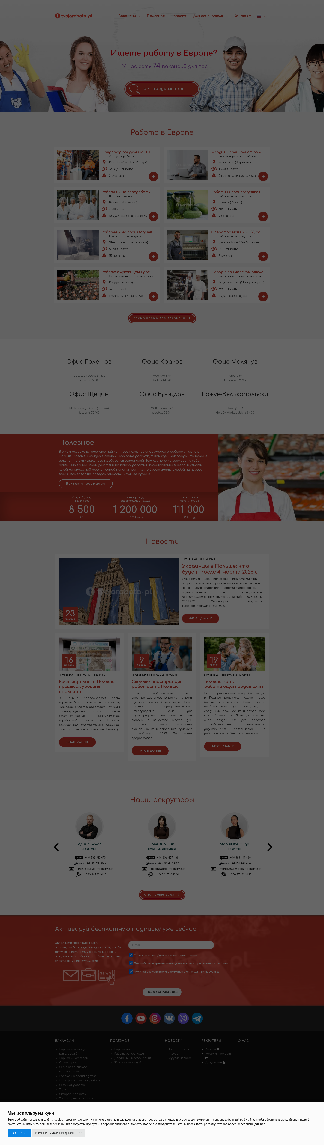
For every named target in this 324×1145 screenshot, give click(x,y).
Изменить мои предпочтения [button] (59, 1133)
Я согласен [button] (19, 1133)
